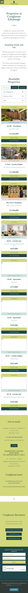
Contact (14, 446)
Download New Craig (14, 534)
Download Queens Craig (14, 538)
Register (14, 562)
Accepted (14, 590)
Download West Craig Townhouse (14, 530)
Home (2, 6)
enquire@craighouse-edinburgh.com (14, 440)
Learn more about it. (17, 585)
